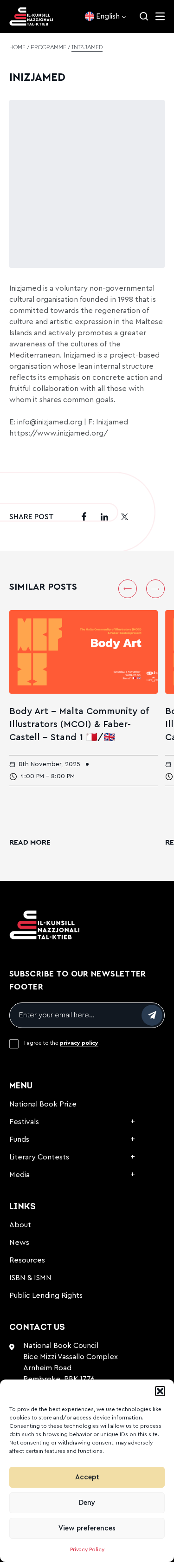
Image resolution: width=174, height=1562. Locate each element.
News (19, 1242)
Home (17, 48)
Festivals (24, 1122)
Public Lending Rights (46, 1295)
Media (19, 1174)
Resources (27, 1260)
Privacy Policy (87, 1549)
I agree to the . (62, 1043)
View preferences (87, 1528)
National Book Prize (43, 1104)
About (20, 1225)
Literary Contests (39, 1157)
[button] (160, 1391)
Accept (87, 1477)
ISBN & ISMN (30, 1278)
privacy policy (79, 1043)
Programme (48, 48)
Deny (87, 1502)
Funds (19, 1139)
